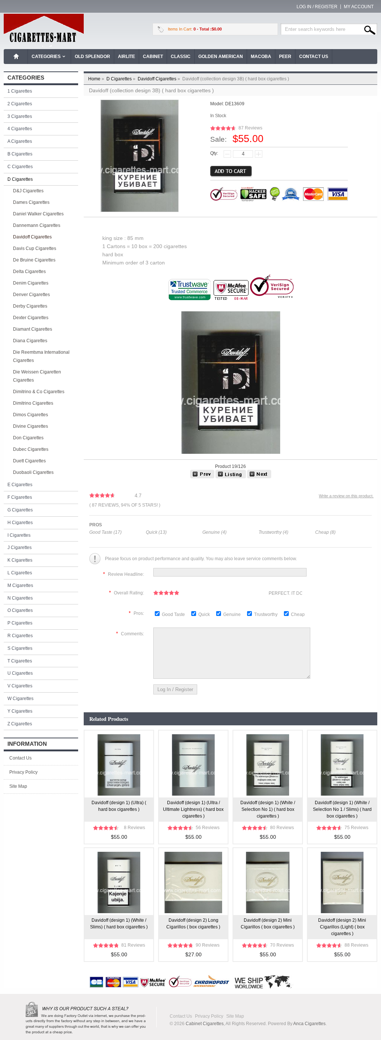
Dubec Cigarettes (30, 449)
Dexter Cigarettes (30, 317)
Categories (46, 56)
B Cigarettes (19, 154)
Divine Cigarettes (30, 426)
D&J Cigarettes (28, 190)
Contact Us (313, 56)
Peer (285, 56)
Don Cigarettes (28, 437)
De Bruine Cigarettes (34, 260)
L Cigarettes (19, 572)
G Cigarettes (20, 510)
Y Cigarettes (19, 711)
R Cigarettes (20, 635)
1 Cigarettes (19, 91)
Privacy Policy (23, 772)
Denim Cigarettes (30, 283)
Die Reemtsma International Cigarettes (41, 356)
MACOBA (261, 56)
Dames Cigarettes (31, 202)
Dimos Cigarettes (30, 414)
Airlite (126, 56)
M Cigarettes (20, 585)
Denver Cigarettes (31, 294)
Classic (180, 56)
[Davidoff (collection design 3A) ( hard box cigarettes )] (202, 476)
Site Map (18, 786)
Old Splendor (92, 56)
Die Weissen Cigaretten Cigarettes (37, 376)
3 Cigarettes (19, 116)
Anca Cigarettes (309, 1023)
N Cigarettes (20, 598)
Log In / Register (317, 6)
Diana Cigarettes (30, 340)
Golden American (220, 56)
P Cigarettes (19, 623)
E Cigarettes (19, 484)
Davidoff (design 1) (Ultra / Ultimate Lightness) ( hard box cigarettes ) (193, 809)
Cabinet (153, 56)
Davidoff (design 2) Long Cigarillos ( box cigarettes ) (193, 924)
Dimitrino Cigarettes (33, 403)
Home (16, 57)
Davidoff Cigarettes (159, 78)
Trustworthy (266, 614)
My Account (359, 6)
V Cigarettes (19, 685)
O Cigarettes (20, 610)
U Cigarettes (20, 673)
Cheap (298, 614)
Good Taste (174, 614)
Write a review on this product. (346, 496)
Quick (204, 614)
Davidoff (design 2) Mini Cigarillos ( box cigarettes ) (268, 924)
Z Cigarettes (19, 723)
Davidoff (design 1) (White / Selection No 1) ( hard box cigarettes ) (267, 809)
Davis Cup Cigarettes (34, 248)
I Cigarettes (19, 535)
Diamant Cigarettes (32, 329)
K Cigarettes (19, 560)
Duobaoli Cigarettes (33, 472)
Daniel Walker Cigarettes (38, 213)
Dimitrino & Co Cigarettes (38, 391)
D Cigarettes (121, 78)
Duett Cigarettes (29, 460)
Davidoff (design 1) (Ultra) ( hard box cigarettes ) (119, 806)
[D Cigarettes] (230, 476)
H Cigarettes (20, 522)
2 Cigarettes (19, 103)
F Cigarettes (19, 497)
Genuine (232, 614)
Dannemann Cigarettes (36, 225)
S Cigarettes (19, 648)
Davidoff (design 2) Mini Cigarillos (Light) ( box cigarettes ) (342, 927)
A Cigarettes (19, 141)
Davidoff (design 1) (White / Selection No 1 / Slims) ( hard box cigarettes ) (342, 809)
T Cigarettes (19, 661)
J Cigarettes (19, 547)
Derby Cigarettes (30, 306)
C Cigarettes (20, 166)
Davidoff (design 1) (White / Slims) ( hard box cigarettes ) (119, 924)
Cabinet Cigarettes (205, 1023)
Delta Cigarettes (29, 271)
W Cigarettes (20, 698)
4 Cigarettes (19, 128)
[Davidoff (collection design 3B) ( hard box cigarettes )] (259, 476)
